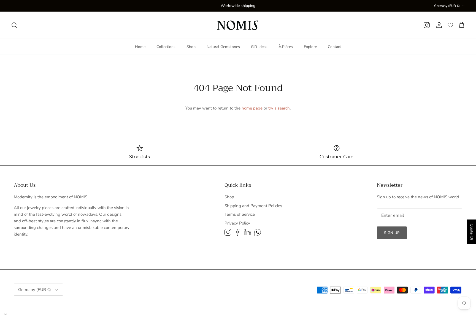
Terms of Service (240, 214)
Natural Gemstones (223, 46)
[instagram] (426, 25)
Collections (165, 46)
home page (252, 108)
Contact (334, 46)
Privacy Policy (237, 223)
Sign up (392, 232)
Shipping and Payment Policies (253, 206)
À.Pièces (285, 46)
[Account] (439, 25)
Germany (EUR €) (447, 6)
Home (140, 46)
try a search (279, 108)
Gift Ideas (259, 46)
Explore (310, 46)
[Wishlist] (450, 25)
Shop (191, 46)
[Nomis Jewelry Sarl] (238, 25)
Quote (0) (471, 232)
